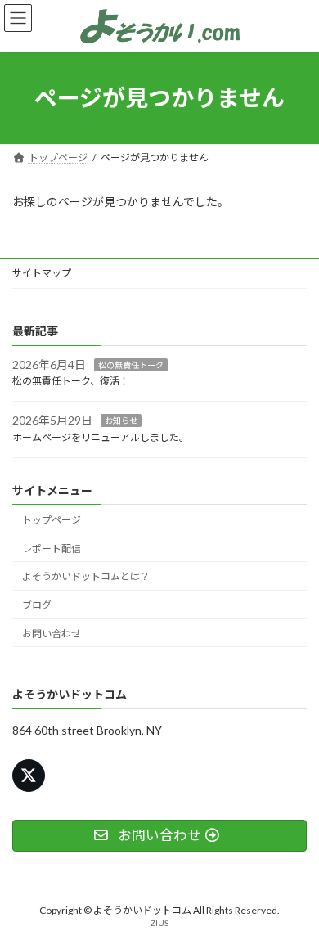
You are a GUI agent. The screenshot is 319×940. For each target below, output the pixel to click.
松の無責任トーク (131, 364)
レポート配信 (51, 548)
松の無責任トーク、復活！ (70, 381)
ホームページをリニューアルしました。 (100, 437)
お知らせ (121, 420)
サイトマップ (41, 273)
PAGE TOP (295, 895)
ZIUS (159, 923)
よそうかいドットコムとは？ (86, 576)
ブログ (37, 605)
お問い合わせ (51, 633)
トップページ (51, 520)
